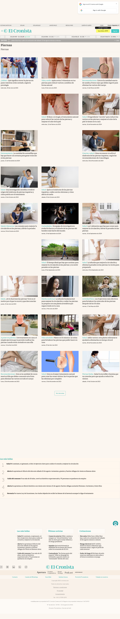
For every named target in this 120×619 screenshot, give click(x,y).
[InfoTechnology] (79, 572)
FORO (101, 25)
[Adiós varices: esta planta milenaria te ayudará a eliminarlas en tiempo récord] (100, 325)
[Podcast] (69, 573)
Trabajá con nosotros (102, 577)
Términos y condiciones (60, 587)
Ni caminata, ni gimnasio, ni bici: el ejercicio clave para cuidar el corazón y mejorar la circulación (42, 464)
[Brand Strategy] (60, 572)
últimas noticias (5, 25)
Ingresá (115, 31)
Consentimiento (60, 594)
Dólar (22, 25)
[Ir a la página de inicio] (18, 31)
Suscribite (48, 577)
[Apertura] (41, 572)
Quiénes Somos (63, 577)
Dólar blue (36, 25)
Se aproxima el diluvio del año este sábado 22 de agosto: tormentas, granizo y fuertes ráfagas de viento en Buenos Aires (51, 471)
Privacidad (60, 590)
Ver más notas (60, 393)
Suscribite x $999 (103, 31)
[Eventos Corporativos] (52, 572)
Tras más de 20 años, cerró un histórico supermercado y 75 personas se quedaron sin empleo (46, 478)
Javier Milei (53, 25)
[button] (115, 523)
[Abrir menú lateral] (2, 31)
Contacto (15, 577)
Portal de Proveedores (81, 577)
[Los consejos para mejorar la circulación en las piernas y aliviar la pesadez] (19, 213)
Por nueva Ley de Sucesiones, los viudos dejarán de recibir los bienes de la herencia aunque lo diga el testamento (50, 493)
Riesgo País (69, 25)
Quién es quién (86, 25)
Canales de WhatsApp (31, 577)
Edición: (113, 25)
